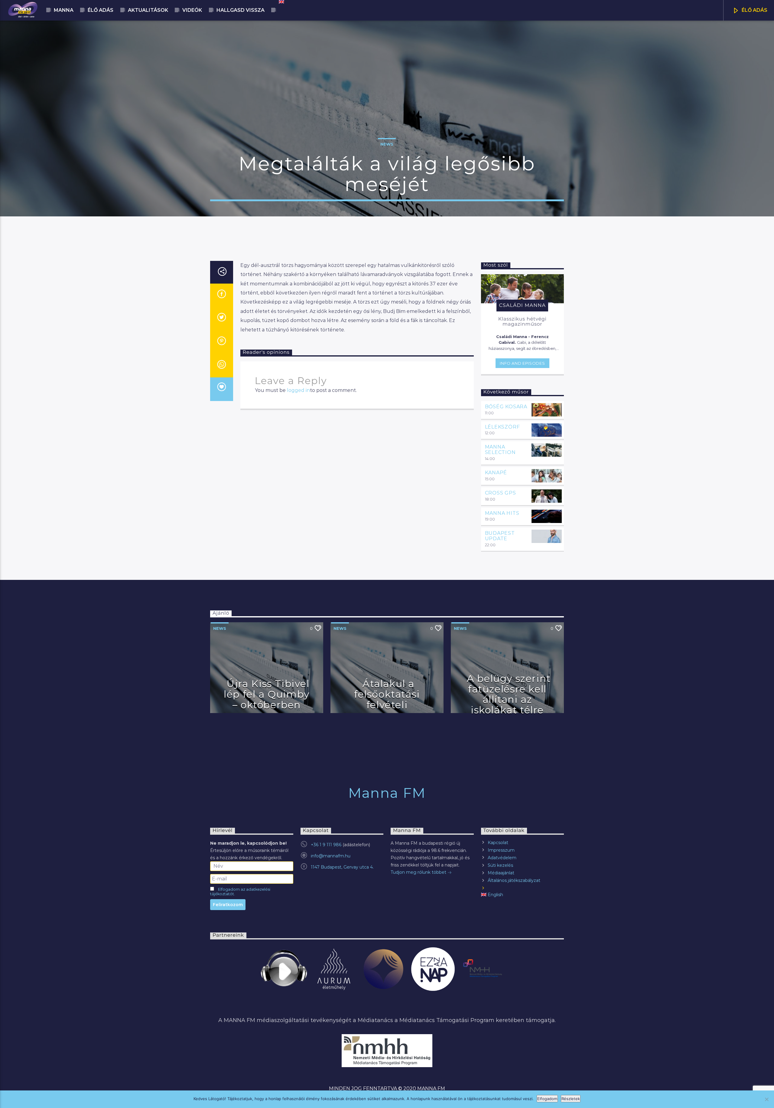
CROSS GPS (500, 493)
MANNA (63, 10)
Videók (192, 10)
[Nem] (766, 1099)
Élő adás (100, 10)
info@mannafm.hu (330, 856)
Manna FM (387, 792)
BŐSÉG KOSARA (506, 406)
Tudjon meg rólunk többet (419, 872)
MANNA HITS (502, 513)
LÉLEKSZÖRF (502, 427)
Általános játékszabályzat (514, 880)
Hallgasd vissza (240, 10)
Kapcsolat (498, 842)
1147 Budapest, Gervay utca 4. (342, 867)
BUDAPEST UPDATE (500, 535)
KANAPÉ (496, 472)
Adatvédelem (502, 857)
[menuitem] (281, 2)
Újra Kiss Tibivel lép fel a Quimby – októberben (267, 694)
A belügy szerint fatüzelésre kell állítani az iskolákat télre (509, 694)
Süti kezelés (500, 865)
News (386, 144)
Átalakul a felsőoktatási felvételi (387, 694)
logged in (298, 390)
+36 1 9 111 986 (326, 844)
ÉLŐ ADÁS (753, 10)
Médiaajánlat (501, 873)
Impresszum (501, 850)
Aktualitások (148, 10)
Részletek (570, 1098)
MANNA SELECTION (500, 449)
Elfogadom (547, 1098)
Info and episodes (522, 363)
